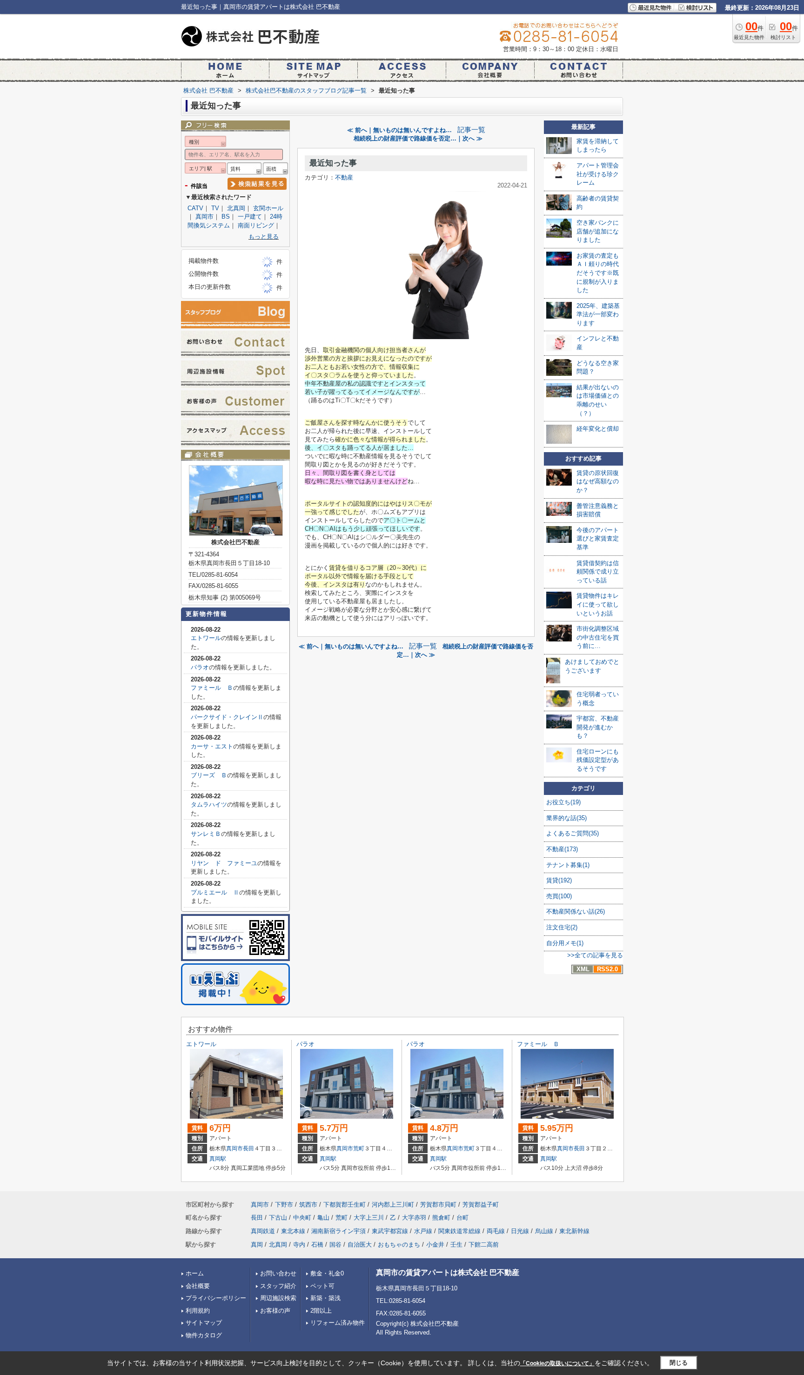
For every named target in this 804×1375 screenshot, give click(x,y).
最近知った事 (333, 163)
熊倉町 (441, 1217)
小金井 (435, 1244)
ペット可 (322, 1285)
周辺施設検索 (278, 1298)
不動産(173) (562, 849)
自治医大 (360, 1244)
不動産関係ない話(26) (575, 911)
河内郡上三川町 (393, 1204)
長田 (248, 1148)
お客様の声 (275, 1310)
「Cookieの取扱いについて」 (557, 1363)
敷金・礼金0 (327, 1273)
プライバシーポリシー (216, 1298)
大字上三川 (369, 1217)
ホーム (195, 1273)
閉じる (679, 1362)
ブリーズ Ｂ (209, 775)
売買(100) (559, 896)
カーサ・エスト (212, 746)
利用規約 (198, 1310)
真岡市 (204, 216)
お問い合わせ (278, 1273)
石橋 (317, 1244)
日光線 (520, 1231)
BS (225, 216)
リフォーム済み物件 (337, 1322)
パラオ (200, 667)
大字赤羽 (414, 1217)
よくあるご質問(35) (572, 833)
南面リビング (256, 225)
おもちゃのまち (399, 1244)
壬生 (456, 1244)
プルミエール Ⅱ (215, 892)
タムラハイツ (209, 804)
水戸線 (423, 1231)
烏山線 (544, 1231)
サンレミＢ (206, 833)
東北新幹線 (574, 1231)
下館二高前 (484, 1244)
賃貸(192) (559, 880)
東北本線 (293, 1231)
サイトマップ (204, 1322)
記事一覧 (471, 129)
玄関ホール (268, 208)
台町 (462, 1217)
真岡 (257, 1244)
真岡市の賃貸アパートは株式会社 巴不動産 (447, 1272)
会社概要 (198, 1285)
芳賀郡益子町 (480, 1204)
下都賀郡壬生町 (344, 1204)
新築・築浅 (325, 1298)
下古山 (278, 1217)
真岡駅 (217, 1158)
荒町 (358, 1148)
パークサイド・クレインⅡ (227, 717)
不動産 (344, 177)
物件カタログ (204, 1335)
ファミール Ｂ (212, 687)
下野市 (284, 1204)
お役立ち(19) (563, 802)
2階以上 (321, 1310)
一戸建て (250, 216)
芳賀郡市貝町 (438, 1204)
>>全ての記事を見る (595, 955)
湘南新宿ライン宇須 (338, 1231)
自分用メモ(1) (564, 943)
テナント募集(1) (568, 864)
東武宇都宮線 (390, 1231)
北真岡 (236, 208)
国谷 (335, 1244)
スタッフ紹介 (278, 1285)
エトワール (206, 637)
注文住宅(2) (561, 927)
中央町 (302, 1217)
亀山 (323, 1217)
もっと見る (263, 236)
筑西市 (308, 1204)
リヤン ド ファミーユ (224, 863)
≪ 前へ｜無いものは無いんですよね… (399, 130)
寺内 (299, 1244)
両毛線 (496, 1231)
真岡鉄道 (263, 1231)
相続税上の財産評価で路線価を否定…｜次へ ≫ (418, 138)
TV (215, 208)
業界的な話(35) (566, 817)
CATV (195, 208)
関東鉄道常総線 (459, 1231)
